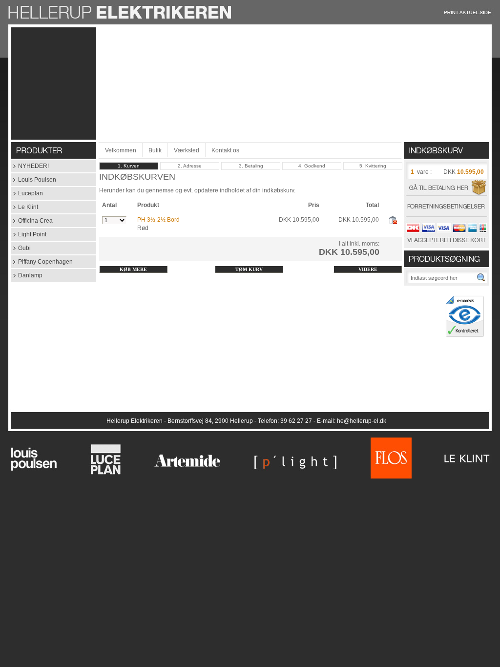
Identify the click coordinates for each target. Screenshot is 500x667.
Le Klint (24, 207)
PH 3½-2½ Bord (158, 219)
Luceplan (27, 193)
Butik (155, 150)
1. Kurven (129, 165)
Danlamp (26, 275)
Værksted (186, 150)
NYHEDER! (30, 166)
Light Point (28, 234)
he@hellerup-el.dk (361, 420)
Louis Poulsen (33, 179)
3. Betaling (251, 165)
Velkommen (120, 150)
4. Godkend (311, 165)
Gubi (21, 248)
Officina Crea (32, 220)
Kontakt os (225, 150)
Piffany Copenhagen (42, 261)
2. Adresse (190, 165)
